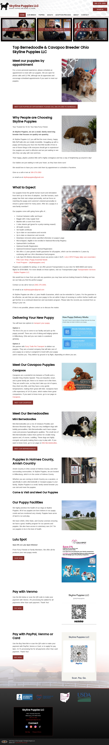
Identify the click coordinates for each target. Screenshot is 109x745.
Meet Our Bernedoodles (25, 448)
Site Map (27, 732)
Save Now (18, 558)
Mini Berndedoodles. (49, 443)
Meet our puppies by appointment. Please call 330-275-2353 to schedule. (45, 107)
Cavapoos (16, 397)
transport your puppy (42, 323)
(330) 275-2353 (40, 285)
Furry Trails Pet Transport (34, 346)
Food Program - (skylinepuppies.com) (30, 262)
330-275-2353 (100, 3)
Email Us (100, 9)
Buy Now (18, 657)
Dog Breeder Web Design (21, 742)
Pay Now (17, 608)
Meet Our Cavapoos (22, 402)
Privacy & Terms (37, 732)
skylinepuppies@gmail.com (33, 177)
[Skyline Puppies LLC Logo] (19, 6)
